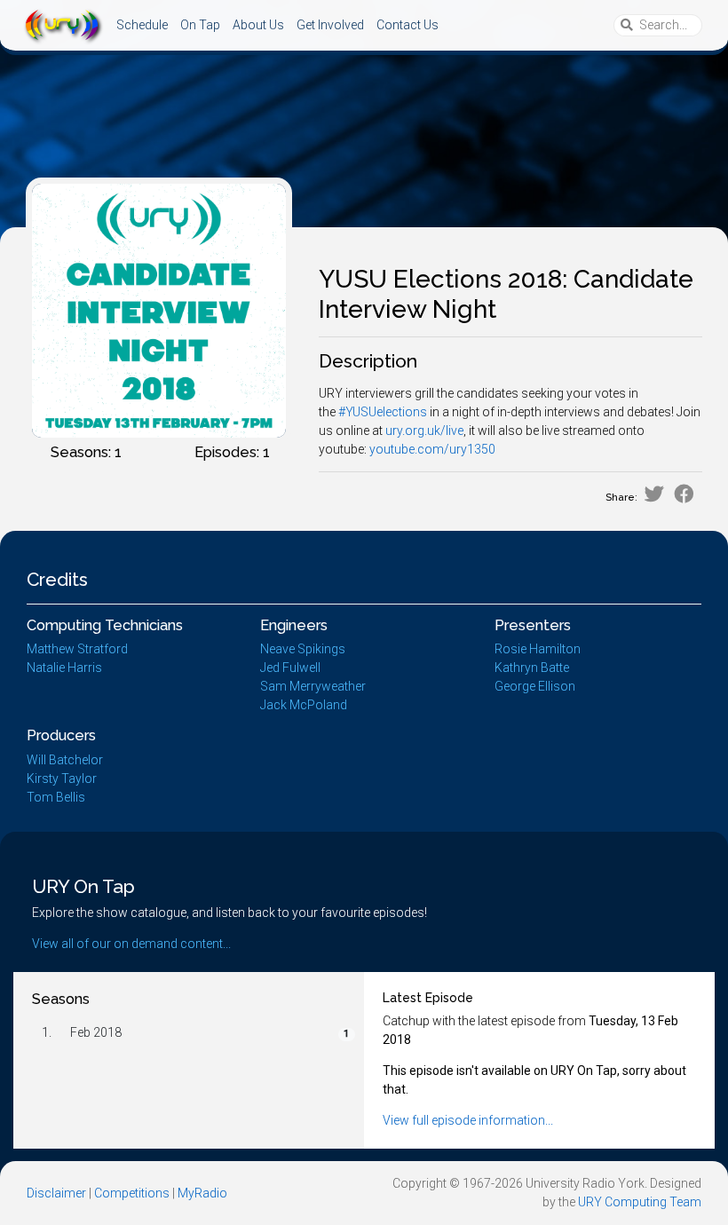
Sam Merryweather (313, 686)
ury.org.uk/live (424, 430)
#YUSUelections (382, 412)
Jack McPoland (303, 705)
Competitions (132, 1193)
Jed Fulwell (290, 667)
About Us (258, 25)
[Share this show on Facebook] (684, 494)
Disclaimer (56, 1193)
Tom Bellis (56, 797)
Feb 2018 (96, 1032)
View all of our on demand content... (131, 944)
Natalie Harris (64, 667)
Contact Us (407, 25)
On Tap (200, 25)
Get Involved (330, 25)
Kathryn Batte (532, 667)
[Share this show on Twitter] (654, 494)
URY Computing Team (639, 1202)
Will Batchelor (65, 760)
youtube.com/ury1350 (432, 449)
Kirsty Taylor (62, 778)
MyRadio (202, 1193)
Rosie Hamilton (538, 649)
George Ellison (535, 686)
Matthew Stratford (77, 649)
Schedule (142, 25)
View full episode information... (468, 1120)
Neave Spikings (302, 649)
